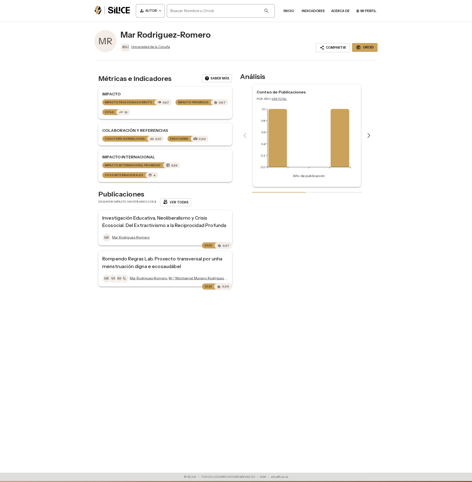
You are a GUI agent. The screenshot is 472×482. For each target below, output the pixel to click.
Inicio (288, 11)
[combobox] (150, 11)
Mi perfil (366, 11)
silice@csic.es (279, 477)
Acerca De (340, 11)
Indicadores (313, 11)
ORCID (365, 47)
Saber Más (217, 78)
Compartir (333, 48)
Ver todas (176, 202)
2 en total (279, 99)
